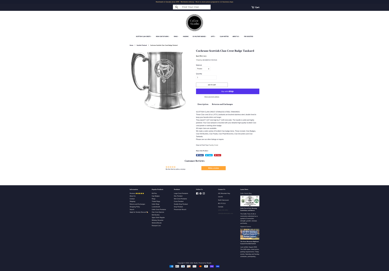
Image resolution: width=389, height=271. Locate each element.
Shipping (199, 60)
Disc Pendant (178, 196)
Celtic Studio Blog (246, 193)
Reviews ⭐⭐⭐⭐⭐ (137, 193)
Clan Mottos (224, 36)
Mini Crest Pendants (180, 199)
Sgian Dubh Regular (158, 217)
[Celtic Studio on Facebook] (197, 194)
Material (199, 65)
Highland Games (245, 226)
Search (132, 209)
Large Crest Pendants (181, 193)
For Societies (248, 36)
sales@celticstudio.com (225, 213)
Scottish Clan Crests (143, 36)
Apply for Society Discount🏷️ (139, 212)
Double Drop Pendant (181, 204)
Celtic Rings (155, 204)
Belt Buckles (156, 215)
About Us (235, 36)
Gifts (213, 36)
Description (203, 104)
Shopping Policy (135, 207)
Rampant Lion (156, 225)
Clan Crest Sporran (158, 212)
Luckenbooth (156, 207)
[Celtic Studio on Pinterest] (200, 194)
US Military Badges (199, 36)
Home (131, 45)
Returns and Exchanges (222, 104)
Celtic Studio (194, 263)
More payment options (211, 97)
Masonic (186, 36)
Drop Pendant (178, 207)
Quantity (199, 74)
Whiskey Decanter (157, 220)
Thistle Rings (156, 201)
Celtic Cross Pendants (159, 209)
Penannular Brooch (180, 209)
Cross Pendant (178, 201)
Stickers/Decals (157, 223)
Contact (132, 199)
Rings (176, 36)
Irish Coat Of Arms (162, 36)
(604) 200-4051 (223, 210)
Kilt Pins (154, 193)
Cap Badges (156, 196)
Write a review (213, 168)
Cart (257, 7)
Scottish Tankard (142, 45)
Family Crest (213, 145)
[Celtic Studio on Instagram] (204, 194)
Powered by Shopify (205, 263)
